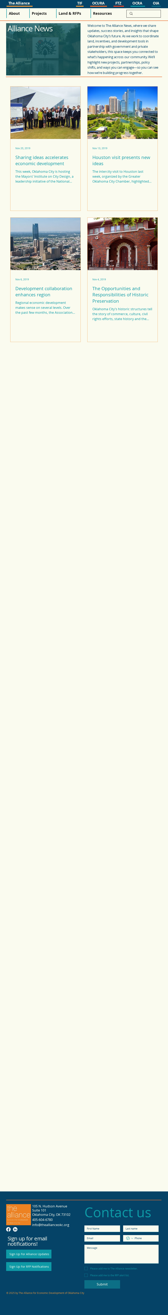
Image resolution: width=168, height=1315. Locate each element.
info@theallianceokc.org (50, 1225)
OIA (156, 3)
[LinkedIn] (15, 1229)
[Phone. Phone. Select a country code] (130, 1238)
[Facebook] (8, 1229)
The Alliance (19, 3)
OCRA (137, 3)
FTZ (118, 3)
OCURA (98, 3)
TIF (79, 3)
